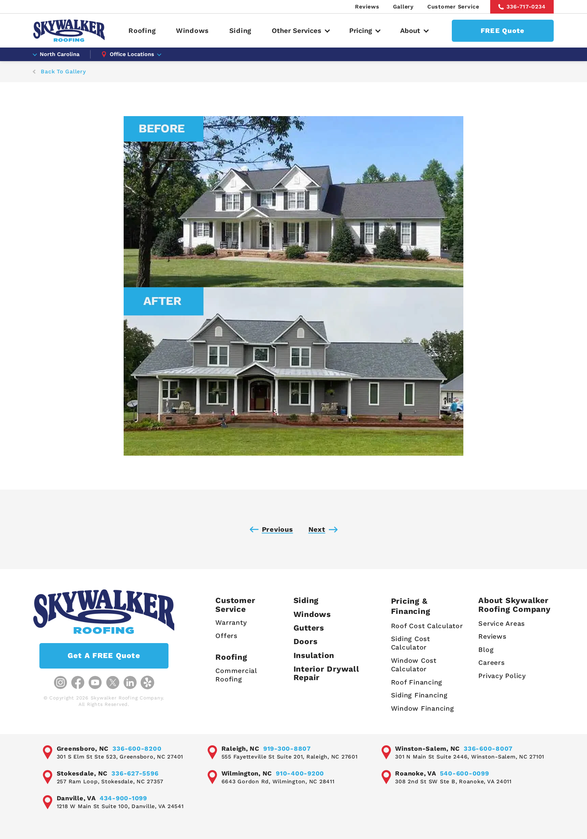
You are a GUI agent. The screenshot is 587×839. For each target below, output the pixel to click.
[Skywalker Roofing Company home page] (69, 31)
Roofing (142, 30)
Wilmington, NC (246, 773)
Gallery (403, 6)
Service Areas (501, 623)
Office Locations (132, 54)
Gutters (309, 628)
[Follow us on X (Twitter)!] (113, 682)
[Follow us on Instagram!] (60, 682)
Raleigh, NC (240, 748)
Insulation (314, 655)
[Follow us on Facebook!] (78, 682)
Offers (226, 636)
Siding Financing (419, 695)
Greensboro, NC (83, 748)
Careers (491, 663)
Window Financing (422, 708)
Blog (486, 650)
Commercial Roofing (236, 675)
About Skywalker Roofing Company (514, 605)
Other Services (296, 30)
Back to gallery (63, 71)
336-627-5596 (134, 773)
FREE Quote (503, 30)
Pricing (360, 30)
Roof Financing (417, 682)
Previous (277, 529)
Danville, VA (76, 798)
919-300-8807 (287, 748)
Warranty (231, 622)
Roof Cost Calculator (427, 626)
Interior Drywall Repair (326, 673)
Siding (240, 30)
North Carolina (59, 54)
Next (316, 529)
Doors (306, 641)
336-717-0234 (526, 6)
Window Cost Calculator (414, 665)
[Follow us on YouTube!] (95, 682)
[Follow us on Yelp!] (147, 682)
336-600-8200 (136, 748)
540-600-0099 (464, 773)
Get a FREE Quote (104, 655)
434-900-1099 (123, 798)
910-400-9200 (300, 773)
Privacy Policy (502, 676)
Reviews (367, 6)
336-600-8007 (488, 748)
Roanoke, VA (415, 773)
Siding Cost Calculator (410, 643)
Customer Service (453, 6)
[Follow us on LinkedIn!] (130, 682)
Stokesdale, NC (82, 773)
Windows (192, 30)
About (410, 30)
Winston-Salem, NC (427, 748)
